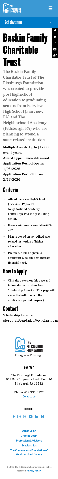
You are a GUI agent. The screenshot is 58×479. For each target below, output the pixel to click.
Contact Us (29, 396)
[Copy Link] (55, 55)
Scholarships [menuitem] (13, 22)
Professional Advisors (29, 441)
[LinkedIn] (55, 43)
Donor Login (29, 431)
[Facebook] (55, 31)
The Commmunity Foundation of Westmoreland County (29, 452)
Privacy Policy (34, 471)
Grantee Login (29, 436)
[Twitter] (55, 37)
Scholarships (29, 445)
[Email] (55, 49)
